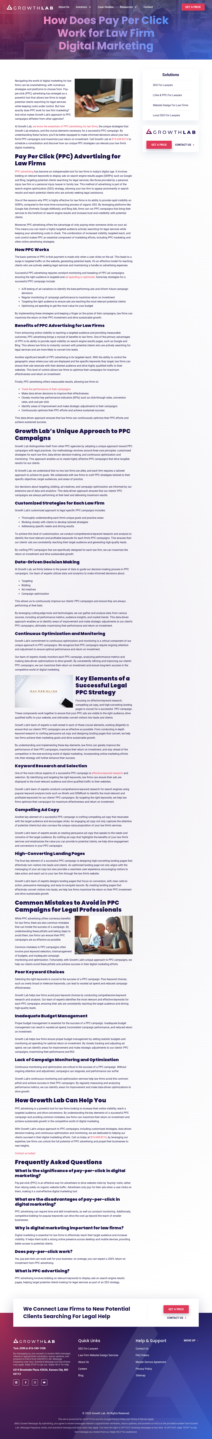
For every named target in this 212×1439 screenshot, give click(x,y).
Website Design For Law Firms (170, 105)
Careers (82, 1368)
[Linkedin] (16, 1382)
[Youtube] (44, 1382)
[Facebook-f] (25, 1382)
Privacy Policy (144, 1368)
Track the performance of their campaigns (46, 389)
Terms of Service (139, 1419)
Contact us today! (25, 1153)
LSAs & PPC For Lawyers (167, 95)
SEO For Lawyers (163, 85)
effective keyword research (107, 773)
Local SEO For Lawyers (166, 115)
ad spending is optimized (80, 277)
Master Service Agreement (151, 1362)
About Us (63, 7)
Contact (148, 7)
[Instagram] (35, 1382)
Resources (126, 7)
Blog (80, 1375)
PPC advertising (24, 171)
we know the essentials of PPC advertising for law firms (65, 126)
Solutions (81, 7)
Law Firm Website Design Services (98, 1355)
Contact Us (142, 1348)
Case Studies (105, 7)
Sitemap (140, 1375)
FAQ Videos (142, 1355)
